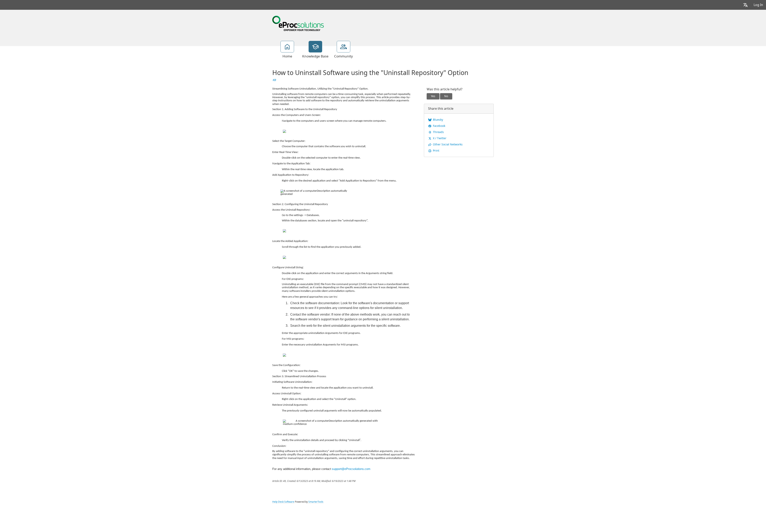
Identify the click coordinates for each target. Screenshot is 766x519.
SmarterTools (315, 501)
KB (274, 80)
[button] (745, 5)
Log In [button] (758, 5)
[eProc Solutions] (298, 23)
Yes (433, 96)
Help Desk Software (283, 501)
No (446, 96)
